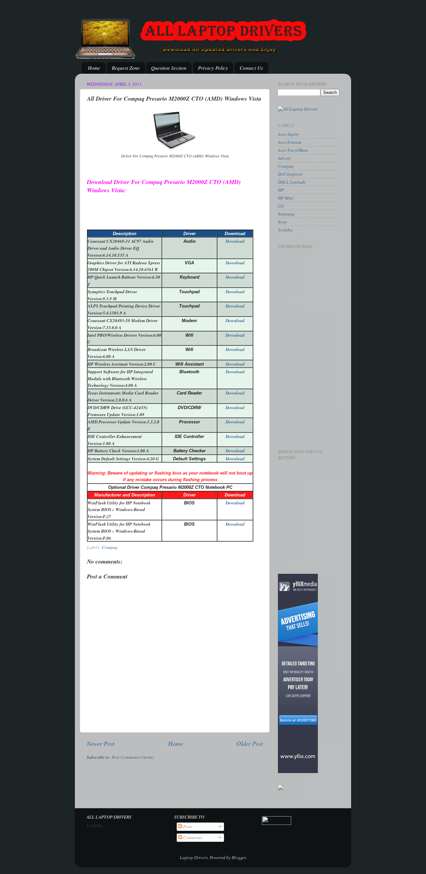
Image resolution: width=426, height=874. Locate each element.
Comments (192, 837)
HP (281, 190)
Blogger (239, 857)
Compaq (109, 547)
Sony (282, 222)
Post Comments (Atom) (133, 757)
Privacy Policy (213, 67)
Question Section (168, 67)
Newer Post (100, 743)
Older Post (249, 743)
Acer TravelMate (293, 150)
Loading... (96, 825)
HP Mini (286, 198)
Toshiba (285, 230)
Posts (187, 827)
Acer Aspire (288, 134)
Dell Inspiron (290, 174)
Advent (284, 158)
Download (235, 241)
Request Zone (126, 67)
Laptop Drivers (194, 857)
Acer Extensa (290, 142)
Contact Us (251, 67)
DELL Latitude (292, 182)
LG (281, 206)
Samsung (286, 214)
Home (94, 67)
